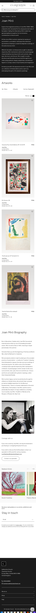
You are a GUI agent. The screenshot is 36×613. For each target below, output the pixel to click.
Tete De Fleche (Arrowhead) (9, 311)
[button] (32, 100)
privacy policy (19, 525)
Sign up (32, 519)
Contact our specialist (10, 458)
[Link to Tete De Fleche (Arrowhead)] (18, 287)
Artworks (8, 16)
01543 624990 (6, 581)
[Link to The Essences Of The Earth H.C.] (18, 231)
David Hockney (7, 498)
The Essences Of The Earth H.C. (10, 256)
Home (3, 16)
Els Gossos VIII (6, 200)
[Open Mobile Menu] (2, 5)
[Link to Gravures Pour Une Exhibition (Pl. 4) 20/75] (18, 120)
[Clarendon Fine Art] (18, 564)
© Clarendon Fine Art (9, 609)
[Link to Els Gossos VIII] (18, 176)
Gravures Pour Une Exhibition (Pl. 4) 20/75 (13, 145)
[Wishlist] (30, 5)
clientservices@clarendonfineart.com (11, 583)
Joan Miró (13, 16)
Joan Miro (4, 147)
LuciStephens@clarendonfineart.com (12, 454)
